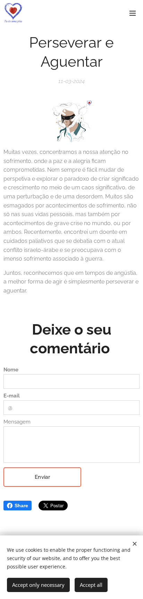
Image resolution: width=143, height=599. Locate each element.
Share (21, 505)
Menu (133, 13)
